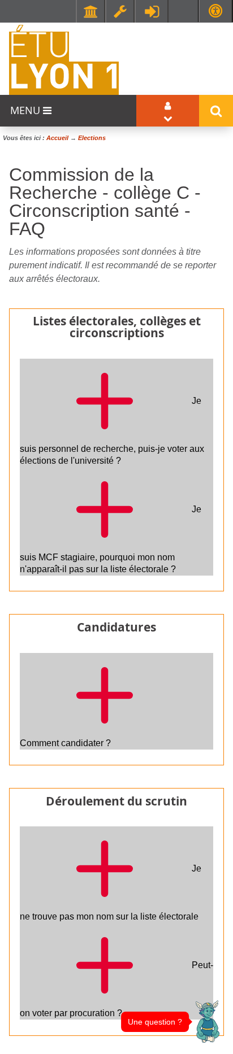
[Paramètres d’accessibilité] (215, 11)
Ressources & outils (119, 11)
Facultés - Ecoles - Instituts (90, 11)
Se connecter (151, 11)
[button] (207, 1021)
